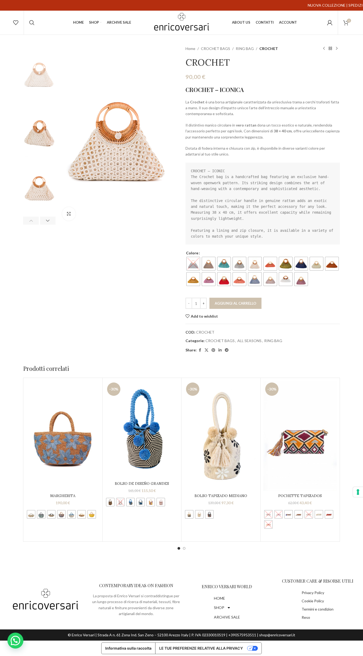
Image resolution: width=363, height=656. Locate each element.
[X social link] (206, 350)
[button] (31, 221)
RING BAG (245, 48)
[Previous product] (324, 48)
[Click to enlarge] (68, 213)
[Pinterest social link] (213, 350)
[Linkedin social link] (220, 350)
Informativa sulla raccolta (128, 648)
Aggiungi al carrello (235, 303)
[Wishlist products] (15, 22)
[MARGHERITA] (63, 436)
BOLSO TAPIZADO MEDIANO (221, 495)
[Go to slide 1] (179, 548)
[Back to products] (330, 48)
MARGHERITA (62, 495)
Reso (306, 617)
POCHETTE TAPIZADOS (300, 495)
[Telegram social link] (226, 350)
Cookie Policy (313, 601)
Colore (192, 253)
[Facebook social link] (200, 350)
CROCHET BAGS (215, 48)
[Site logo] (181, 22)
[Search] (32, 22)
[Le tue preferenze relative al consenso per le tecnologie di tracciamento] (358, 492)
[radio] (193, 263)
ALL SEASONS (249, 340)
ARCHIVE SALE (227, 617)
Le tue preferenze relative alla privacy (201, 648)
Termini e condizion (318, 609)
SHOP (219, 607)
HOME (219, 598)
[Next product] (337, 48)
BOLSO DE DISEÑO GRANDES (142, 483)
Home (190, 48)
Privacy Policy (313, 592)
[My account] (329, 22)
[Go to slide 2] (184, 548)
